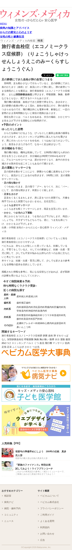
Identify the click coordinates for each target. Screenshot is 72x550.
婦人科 (24, 296)
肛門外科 (37, 319)
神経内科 (33, 310)
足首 (9, 347)
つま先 (36, 347)
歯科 (19, 302)
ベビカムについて (49, 495)
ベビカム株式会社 (49, 502)
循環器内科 (27, 307)
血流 (42, 343)
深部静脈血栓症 (15, 339)
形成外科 (58, 315)
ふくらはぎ (18, 347)
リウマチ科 (48, 315)
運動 (62, 339)
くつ (36, 343)
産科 (19, 296)
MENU (3, 23)
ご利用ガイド (47, 514)
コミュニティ (11, 514)
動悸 (52, 339)
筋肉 (67, 343)
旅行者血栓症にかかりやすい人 (18, 242)
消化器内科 (39, 307)
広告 (42, 540)
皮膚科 (20, 323)
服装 (68, 339)
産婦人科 (33, 296)
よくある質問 (47, 521)
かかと (28, 347)
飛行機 (48, 343)
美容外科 (28, 319)
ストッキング (19, 343)
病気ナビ (9, 502)
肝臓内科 (58, 307)
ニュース (9, 521)
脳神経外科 (36, 315)
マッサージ (58, 343)
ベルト (29, 343)
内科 (19, 307)
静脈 (45, 335)
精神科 (41, 323)
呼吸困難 (28, 339)
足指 (4, 347)
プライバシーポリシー (52, 508)
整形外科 (26, 315)
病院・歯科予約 (12, 508)
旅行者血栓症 (9, 335)
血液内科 (42, 310)
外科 (19, 315)
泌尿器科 (58, 323)
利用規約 (45, 527)
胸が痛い (44, 339)
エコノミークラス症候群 (29, 335)
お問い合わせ (47, 533)
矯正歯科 (26, 302)
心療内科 (49, 323)
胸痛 (36, 339)
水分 (57, 339)
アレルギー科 (31, 323)
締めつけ (6, 343)
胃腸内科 (49, 307)
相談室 (7, 495)
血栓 (50, 335)
